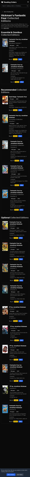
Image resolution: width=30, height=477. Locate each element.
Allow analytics (11, 474)
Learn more (6, 28)
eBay (20, 59)
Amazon (15, 59)
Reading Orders (10, 2)
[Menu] (28, 2)
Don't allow (19, 474)
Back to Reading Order (8, 11)
